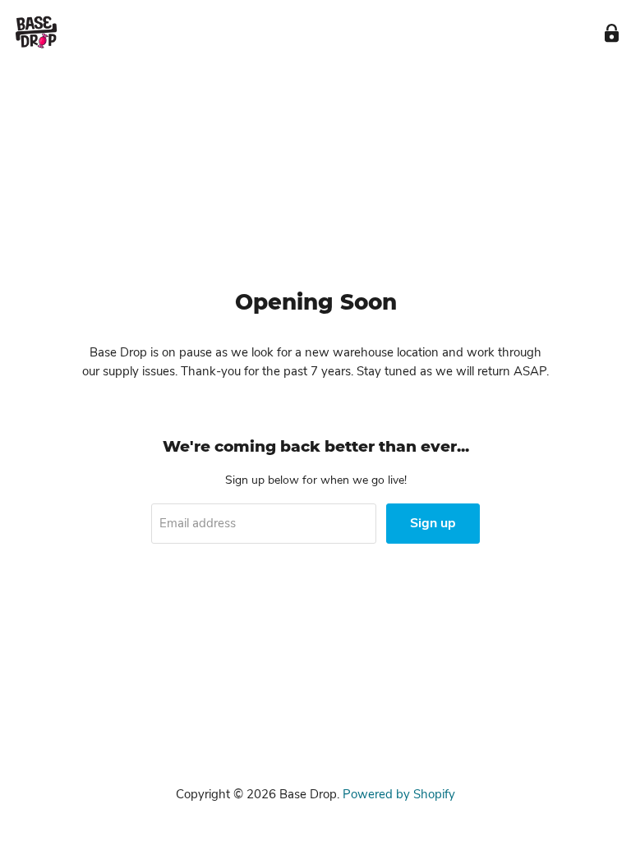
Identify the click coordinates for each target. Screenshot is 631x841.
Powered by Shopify (399, 794)
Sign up (433, 523)
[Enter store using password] (611, 33)
